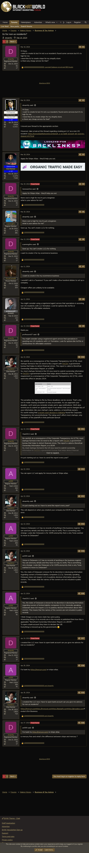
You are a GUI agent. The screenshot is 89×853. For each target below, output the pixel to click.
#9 (83, 326)
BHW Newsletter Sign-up (12, 830)
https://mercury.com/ (38, 669)
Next (12, 41)
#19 (82, 693)
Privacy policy (7, 840)
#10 (82, 357)
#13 (82, 496)
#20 (82, 723)
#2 (83, 100)
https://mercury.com (28, 709)
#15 (82, 551)
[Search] (85, 22)
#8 (83, 299)
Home (5, 22)
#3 (83, 155)
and (39, 686)
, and (48, 67)
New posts (14, 26)
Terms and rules (8, 836)
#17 (82, 638)
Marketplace (26, 22)
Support (5, 833)
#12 (82, 469)
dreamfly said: (27, 105)
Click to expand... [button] (53, 453)
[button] (57, 22)
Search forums (26, 26)
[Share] (80, 47)
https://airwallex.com (75, 709)
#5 (83, 212)
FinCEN (65, 363)
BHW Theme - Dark (12, 818)
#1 (83, 47)
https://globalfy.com (59, 709)
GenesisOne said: (29, 189)
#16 (82, 594)
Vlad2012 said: (28, 434)
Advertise (38, 22)
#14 (82, 524)
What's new (50, 22)
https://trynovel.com (44, 709)
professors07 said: (29, 334)
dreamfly (8, 38)
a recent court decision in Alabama (51, 412)
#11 (82, 429)
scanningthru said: (29, 244)
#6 (83, 239)
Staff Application (8, 823)
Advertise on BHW (44, 83)
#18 (82, 666)
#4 (83, 184)
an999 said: (26, 556)
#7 (83, 267)
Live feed (4, 26)
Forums (14, 22)
